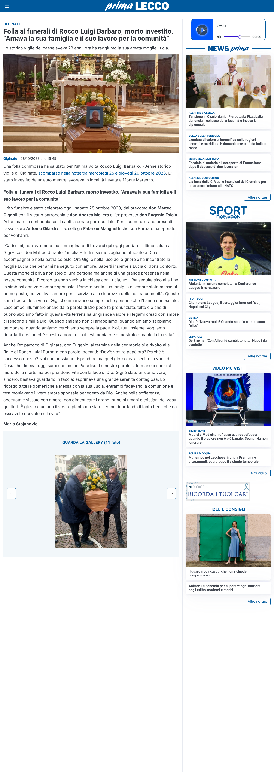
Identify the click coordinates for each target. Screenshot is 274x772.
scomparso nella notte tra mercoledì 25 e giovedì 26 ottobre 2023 (102, 173)
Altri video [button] (258, 473)
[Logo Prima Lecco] (137, 6)
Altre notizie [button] (257, 197)
